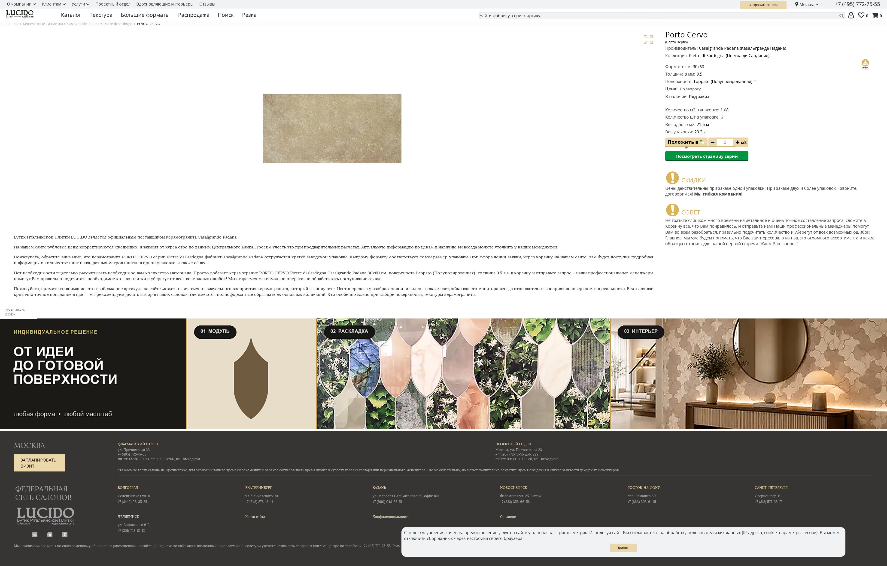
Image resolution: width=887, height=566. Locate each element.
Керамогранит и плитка (43, 23)
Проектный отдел (113, 4)
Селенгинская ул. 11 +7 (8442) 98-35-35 (134, 494)
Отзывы (207, 4)
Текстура (101, 14)
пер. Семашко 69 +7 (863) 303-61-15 (644, 494)
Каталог (71, 14)
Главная (11, 23)
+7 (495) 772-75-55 (857, 4)
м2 (744, 142)
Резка (249, 14)
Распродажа (194, 14)
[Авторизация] (852, 15)
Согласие (508, 516)
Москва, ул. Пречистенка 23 (518, 449)
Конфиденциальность (391, 516)
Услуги (79, 4)
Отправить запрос (763, 5)
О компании (20, 4)
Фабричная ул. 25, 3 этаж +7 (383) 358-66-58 (520, 494)
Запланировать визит (38, 462)
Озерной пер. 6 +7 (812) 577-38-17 (771, 494)
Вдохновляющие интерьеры (165, 4)
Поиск (226, 14)
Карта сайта (255, 516)
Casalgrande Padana (83, 23)
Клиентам (52, 4)
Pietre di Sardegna (118, 23)
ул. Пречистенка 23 (134, 449)
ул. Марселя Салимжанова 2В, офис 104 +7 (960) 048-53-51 (406, 494)
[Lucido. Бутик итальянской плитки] (29, 14)
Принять (623, 547)
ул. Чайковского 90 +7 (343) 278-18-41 (261, 494)
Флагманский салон (138, 444)
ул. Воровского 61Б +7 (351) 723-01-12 (133, 523)
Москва (806, 4)
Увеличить (648, 39)
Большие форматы (145, 14)
